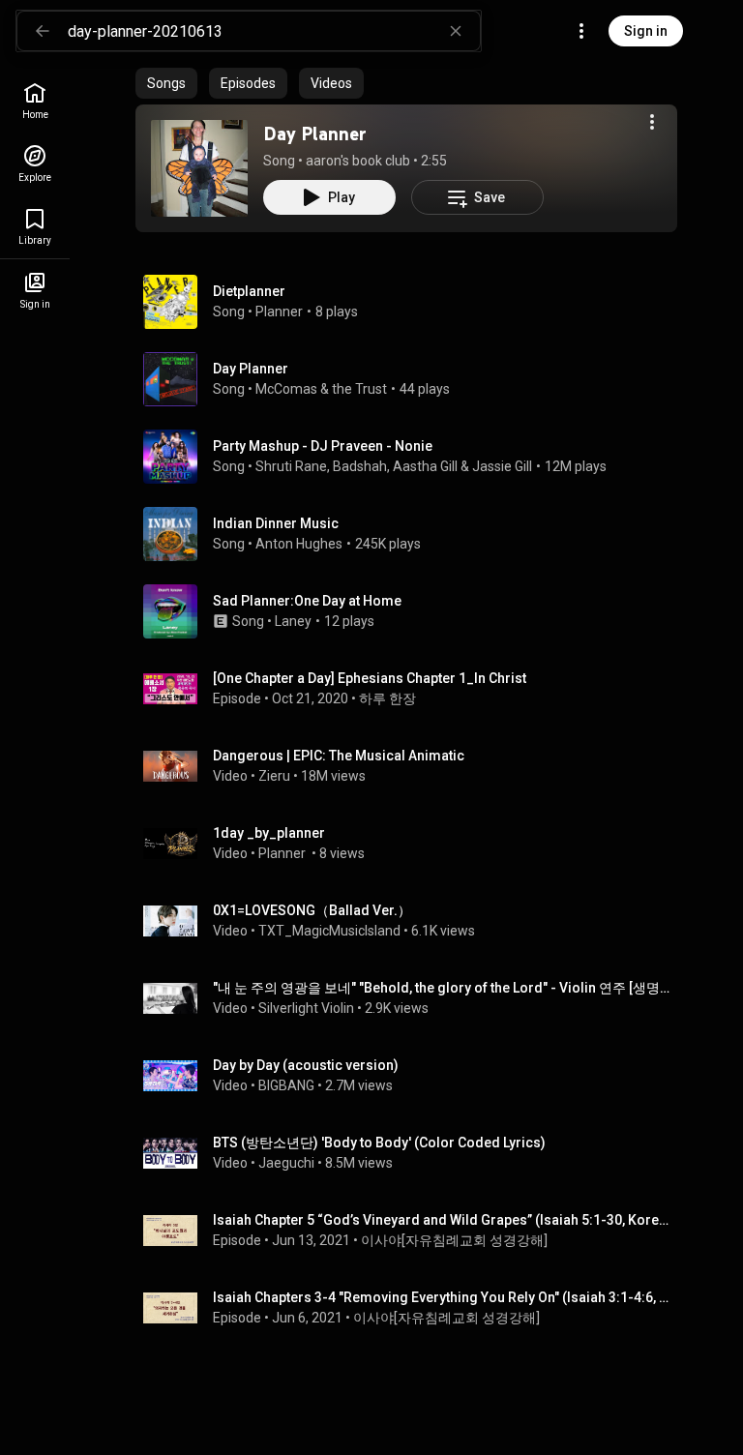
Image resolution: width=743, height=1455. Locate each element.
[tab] (166, 83)
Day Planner (315, 133)
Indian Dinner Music (276, 523)
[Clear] (455, 30)
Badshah (360, 466)
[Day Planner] (199, 168)
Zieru (274, 776)
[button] (199, 168)
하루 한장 (387, 698)
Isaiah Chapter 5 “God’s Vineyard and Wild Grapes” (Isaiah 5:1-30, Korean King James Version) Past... (441, 1220)
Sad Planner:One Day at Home (307, 601)
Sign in (646, 31)
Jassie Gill (502, 466)
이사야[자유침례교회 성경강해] (454, 1240)
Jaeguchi (286, 1163)
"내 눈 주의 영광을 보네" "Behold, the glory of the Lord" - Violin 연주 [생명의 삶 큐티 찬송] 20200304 (441, 987)
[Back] (42, 30)
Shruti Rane (291, 466)
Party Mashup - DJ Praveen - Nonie (322, 446)
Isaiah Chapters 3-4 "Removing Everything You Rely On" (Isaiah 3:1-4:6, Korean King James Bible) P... (441, 1297)
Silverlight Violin (306, 1008)
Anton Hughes (298, 543)
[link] (35, 101)
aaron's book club (358, 160)
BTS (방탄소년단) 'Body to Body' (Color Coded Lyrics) (379, 1142)
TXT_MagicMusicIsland (329, 930)
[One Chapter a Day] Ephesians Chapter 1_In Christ (369, 678)
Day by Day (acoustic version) (306, 1065)
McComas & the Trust (321, 389)
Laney (293, 621)
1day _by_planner (269, 833)
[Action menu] (652, 121)
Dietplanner (249, 291)
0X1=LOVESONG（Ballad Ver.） (312, 910)
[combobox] (274, 31)
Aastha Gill (425, 466)
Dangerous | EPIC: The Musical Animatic (338, 755)
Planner (279, 311)
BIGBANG (286, 1085)
